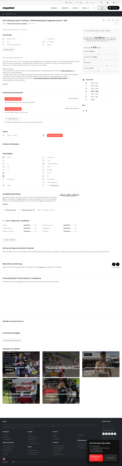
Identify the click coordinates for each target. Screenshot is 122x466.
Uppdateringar (7, 439)
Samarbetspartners (34, 443)
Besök (55, 435)
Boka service (56, 452)
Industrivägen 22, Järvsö (48, 210)
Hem (4, 14)
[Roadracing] (106, 434)
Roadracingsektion (83, 443)
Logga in (102, 8)
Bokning (70, 2)
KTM (14, 14)
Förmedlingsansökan (59, 446)
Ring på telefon (13, 119)
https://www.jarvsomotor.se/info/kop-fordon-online (50, 78)
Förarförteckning (82, 448)
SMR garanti (55, 185)
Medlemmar (56, 439)
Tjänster (75, 8)
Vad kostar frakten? (54, 135)
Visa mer (5, 84)
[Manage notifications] (4, 459)
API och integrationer (34, 452)
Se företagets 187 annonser (12, 340)
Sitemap (6, 454)
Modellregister (8, 450)
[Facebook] (83, 111)
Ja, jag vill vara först (96, 458)
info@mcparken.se (110, 430)
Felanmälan (7, 437)
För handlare (32, 439)
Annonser (54, 8)
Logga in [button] (81, 2)
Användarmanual (33, 437)
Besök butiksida (11, 210)
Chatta (111, 39)
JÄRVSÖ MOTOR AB (12, 23)
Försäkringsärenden (58, 454)
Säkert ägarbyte (57, 450)
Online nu (56, 437)
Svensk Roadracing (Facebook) (86, 446)
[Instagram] (112, 434)
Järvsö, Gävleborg (22, 23)
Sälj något (114, 8)
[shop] (101, 2)
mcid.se (41, 267)
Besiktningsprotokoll (58, 448)
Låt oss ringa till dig (14, 99)
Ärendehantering (33, 450)
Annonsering (32, 441)
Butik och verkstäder (9, 446)
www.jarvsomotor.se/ (28, 210)
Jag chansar (110, 458)
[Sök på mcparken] (94, 8)
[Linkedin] (115, 434)
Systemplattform (33, 454)
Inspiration (64, 8)
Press (5, 452)
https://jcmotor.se (67, 71)
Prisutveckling (7, 448)
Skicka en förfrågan (14, 109)
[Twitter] (86, 111)
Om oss (31, 435)
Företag (84, 8)
